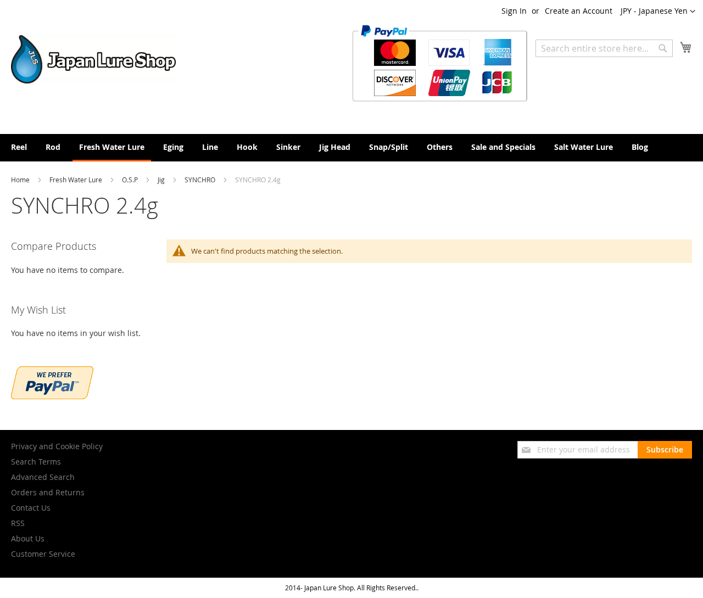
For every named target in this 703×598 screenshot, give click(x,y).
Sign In (514, 10)
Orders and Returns (48, 492)
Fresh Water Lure (76, 179)
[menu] (351, 147)
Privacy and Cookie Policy (57, 446)
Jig (162, 179)
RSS (18, 523)
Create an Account (578, 10)
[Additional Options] (52, 396)
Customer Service (43, 554)
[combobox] (604, 48)
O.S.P (131, 179)
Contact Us (31, 507)
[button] (658, 11)
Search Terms (36, 461)
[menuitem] (19, 147)
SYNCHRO (201, 179)
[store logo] (93, 59)
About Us (27, 538)
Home (21, 179)
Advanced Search (43, 477)
